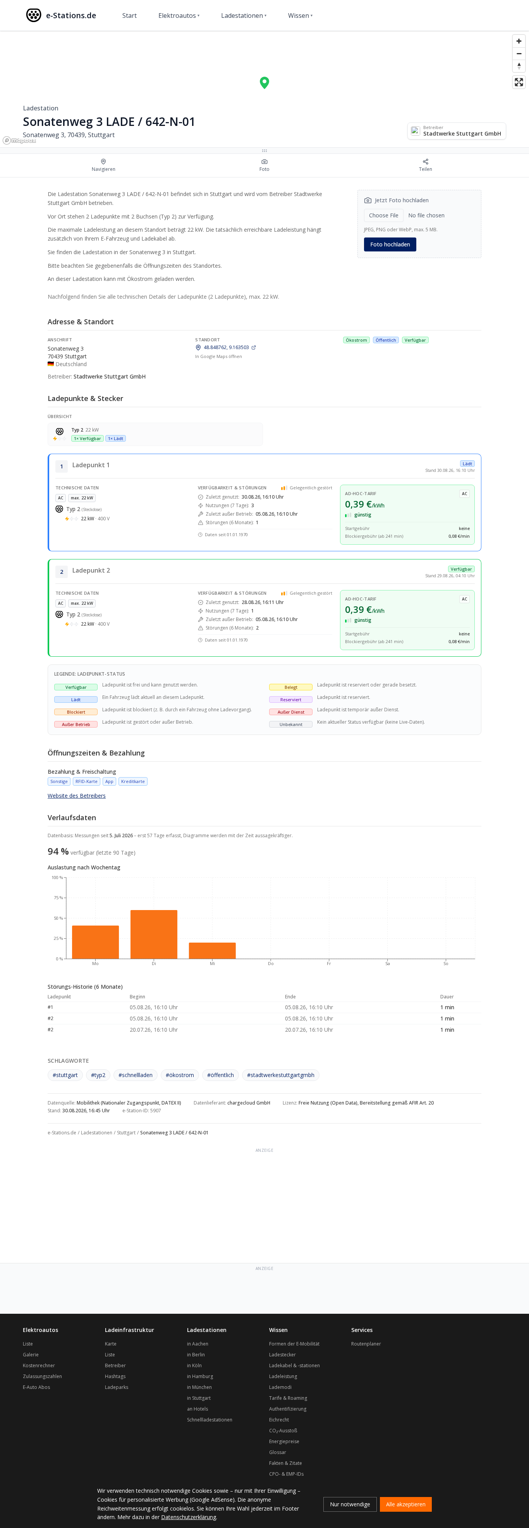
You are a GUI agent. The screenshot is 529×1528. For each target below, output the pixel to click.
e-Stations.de (62, 1132)
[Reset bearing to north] (519, 66)
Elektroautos (178, 15)
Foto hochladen (390, 244)
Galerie (31, 1354)
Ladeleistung (283, 1376)
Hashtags (115, 1376)
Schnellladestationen (209, 1419)
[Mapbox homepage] (19, 140)
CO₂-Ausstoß (283, 1430)
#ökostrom (180, 1075)
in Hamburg (200, 1376)
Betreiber (115, 1365)
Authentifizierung (287, 1409)
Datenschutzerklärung (188, 1517)
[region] (264, 89)
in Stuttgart (199, 1398)
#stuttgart (65, 1075)
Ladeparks (116, 1387)
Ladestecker (282, 1354)
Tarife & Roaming (288, 1398)
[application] (264, 924)
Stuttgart (126, 1132)
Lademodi (280, 1387)
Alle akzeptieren (406, 1504)
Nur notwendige (350, 1504)
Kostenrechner (39, 1365)
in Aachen (197, 1343)
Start (129, 15)
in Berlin (196, 1354)
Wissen (300, 15)
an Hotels (197, 1409)
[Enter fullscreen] (519, 82)
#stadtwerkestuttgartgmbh (280, 1075)
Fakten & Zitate (285, 1463)
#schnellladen (136, 1075)
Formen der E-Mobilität (294, 1343)
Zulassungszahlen (42, 1376)
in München (199, 1387)
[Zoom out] (519, 53)
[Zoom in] (519, 41)
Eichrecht (279, 1419)
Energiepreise (284, 1441)
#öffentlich (220, 1075)
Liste (28, 1343)
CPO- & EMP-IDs (286, 1474)
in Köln (194, 1365)
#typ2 (98, 1075)
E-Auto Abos (36, 1387)
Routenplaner (366, 1343)
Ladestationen (243, 15)
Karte (111, 1343)
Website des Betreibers (77, 795)
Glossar (277, 1452)
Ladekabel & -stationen (294, 1365)
